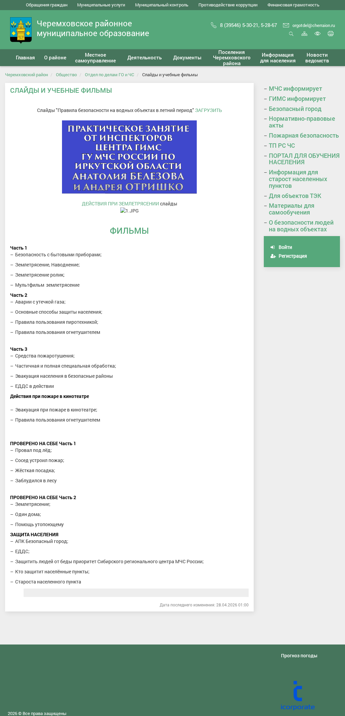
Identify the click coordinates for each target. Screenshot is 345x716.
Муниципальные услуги (101, 5)
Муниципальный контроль (161, 5)
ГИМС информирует (297, 98)
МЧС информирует (295, 88)
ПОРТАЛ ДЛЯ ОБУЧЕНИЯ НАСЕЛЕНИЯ (304, 158)
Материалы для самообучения (291, 208)
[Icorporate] (310, 696)
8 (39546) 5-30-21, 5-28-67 (248, 25)
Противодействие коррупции (227, 5)
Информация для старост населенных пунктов (298, 179)
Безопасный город (295, 109)
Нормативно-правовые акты (302, 121)
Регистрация (292, 256)
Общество (66, 74)
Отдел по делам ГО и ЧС (109, 74)
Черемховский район (26, 74)
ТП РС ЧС (282, 145)
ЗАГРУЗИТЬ (208, 110)
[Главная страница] (21, 30)
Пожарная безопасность (304, 135)
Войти (285, 247)
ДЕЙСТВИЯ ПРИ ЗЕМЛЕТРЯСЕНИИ (120, 203)
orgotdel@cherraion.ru (313, 25)
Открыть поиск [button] (291, 37)
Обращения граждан (46, 5)
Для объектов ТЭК (295, 196)
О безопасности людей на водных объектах (301, 225)
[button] (55, 57)
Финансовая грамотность (293, 5)
